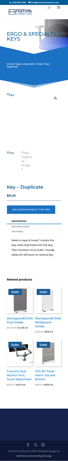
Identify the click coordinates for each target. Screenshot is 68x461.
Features (17, 231)
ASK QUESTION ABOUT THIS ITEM (31, 209)
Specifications (20, 226)
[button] (55, 98)
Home (10, 64)
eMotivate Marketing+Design (34, 456)
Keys (40, 64)
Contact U (25, 249)
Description (19, 221)
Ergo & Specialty (25, 64)
